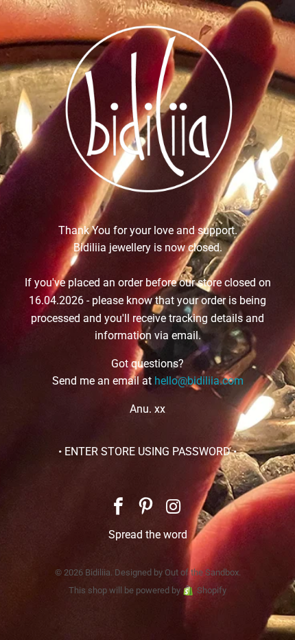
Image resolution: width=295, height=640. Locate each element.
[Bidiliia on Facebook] (118, 508)
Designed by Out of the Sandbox (177, 572)
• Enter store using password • (147, 451)
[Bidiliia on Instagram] (173, 508)
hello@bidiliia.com (199, 380)
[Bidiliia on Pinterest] (146, 508)
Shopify (211, 590)
